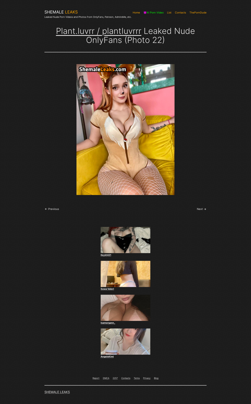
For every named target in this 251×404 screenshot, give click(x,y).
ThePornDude (198, 12)
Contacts (180, 12)
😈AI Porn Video (153, 12)
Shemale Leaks (57, 392)
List (169, 12)
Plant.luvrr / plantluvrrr (98, 31)
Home (136, 12)
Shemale (61, 12)
